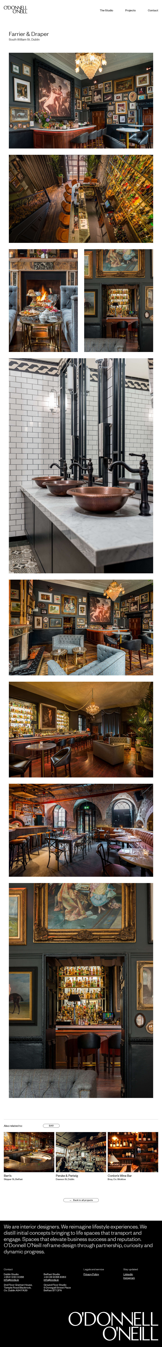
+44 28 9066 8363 (55, 1276)
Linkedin (128, 1274)
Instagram (129, 1277)
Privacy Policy (91, 1274)
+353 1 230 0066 (14, 1276)
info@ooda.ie (11, 1279)
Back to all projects (83, 1200)
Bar (51, 1125)
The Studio (106, 10)
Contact (153, 10)
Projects (130, 10)
